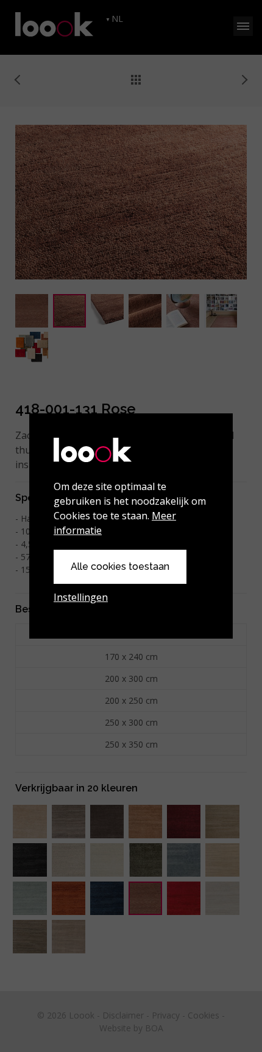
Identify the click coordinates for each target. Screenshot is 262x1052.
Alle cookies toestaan (120, 566)
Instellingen (81, 597)
